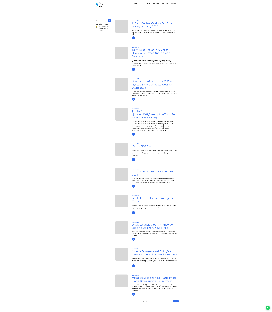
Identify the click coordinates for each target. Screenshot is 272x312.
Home (135, 3)
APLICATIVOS (156, 3)
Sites (148, 3)
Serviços (141, 3)
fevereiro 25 (135, 21)
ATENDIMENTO (174, 3)
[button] (268, 308)
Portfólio (165, 3)
